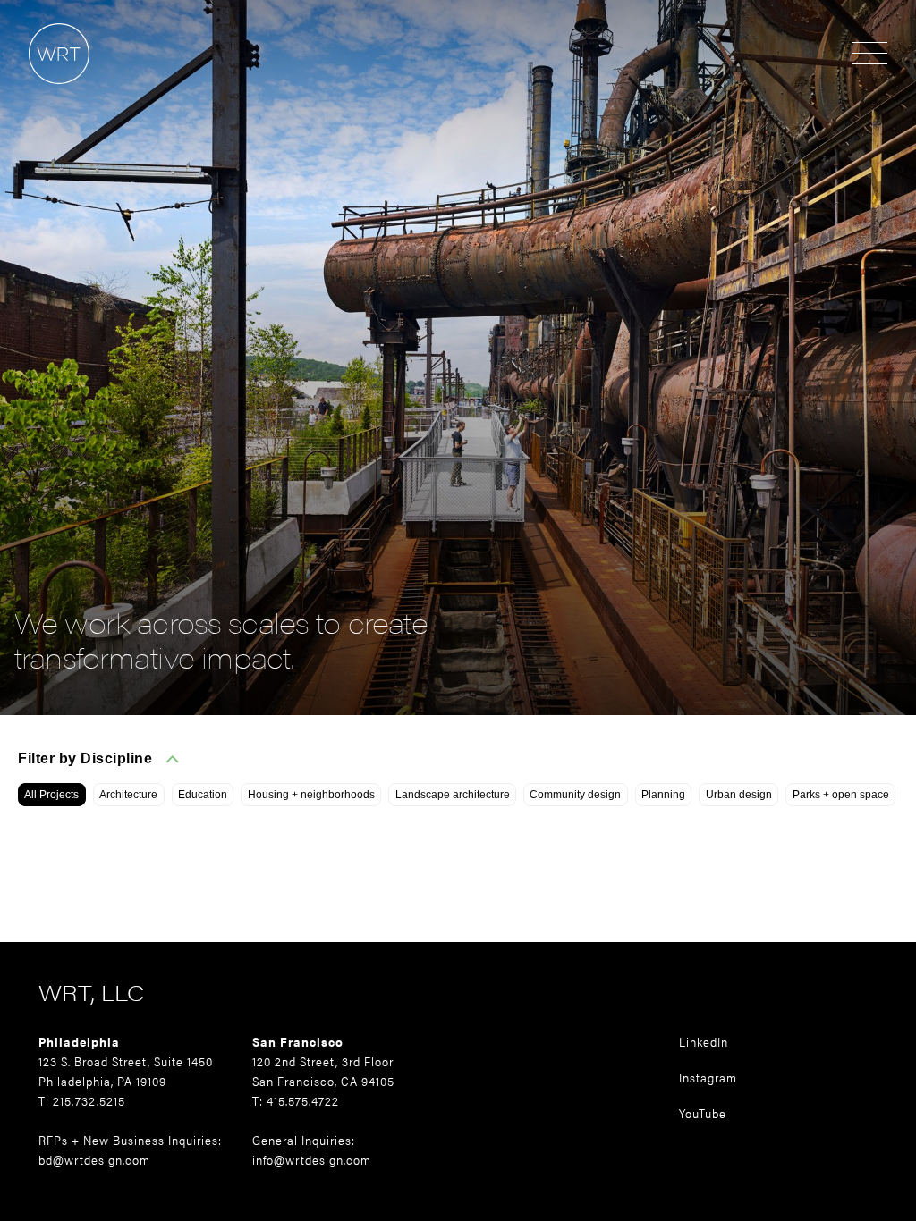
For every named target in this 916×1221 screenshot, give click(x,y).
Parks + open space (841, 794)
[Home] (44, 92)
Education (202, 794)
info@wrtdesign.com (311, 1159)
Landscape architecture (452, 794)
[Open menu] (869, 54)
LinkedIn (703, 1041)
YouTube (702, 1113)
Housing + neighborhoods (311, 794)
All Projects (51, 794)
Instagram (708, 1077)
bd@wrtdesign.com (94, 1159)
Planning (663, 794)
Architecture (128, 794)
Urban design (739, 794)
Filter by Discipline (85, 758)
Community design (575, 794)
